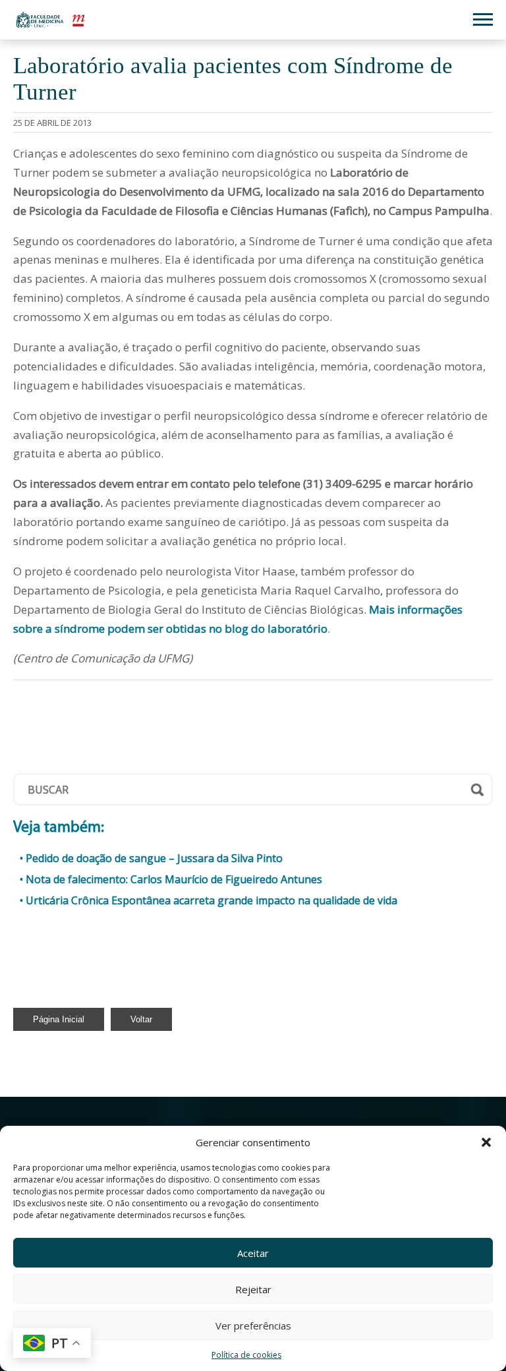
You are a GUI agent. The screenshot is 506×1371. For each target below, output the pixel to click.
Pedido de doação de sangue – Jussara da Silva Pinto (154, 858)
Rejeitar (253, 1289)
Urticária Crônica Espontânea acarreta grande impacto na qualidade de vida (211, 900)
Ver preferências (253, 1325)
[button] (486, 1142)
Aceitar (253, 1253)
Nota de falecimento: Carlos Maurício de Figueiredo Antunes (174, 879)
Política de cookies (246, 1354)
